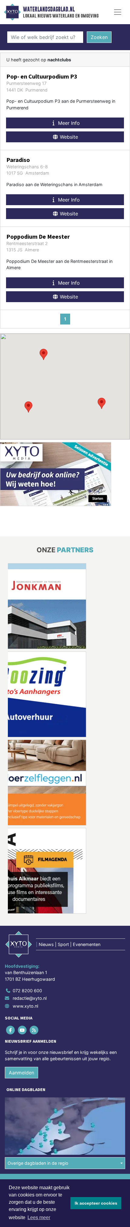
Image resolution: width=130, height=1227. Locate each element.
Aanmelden (21, 1073)
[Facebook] (11, 1029)
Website (68, 137)
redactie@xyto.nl (30, 998)
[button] (43, 354)
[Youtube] (22, 1029)
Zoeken (99, 37)
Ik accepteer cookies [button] (96, 1203)
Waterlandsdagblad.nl (49, 9)
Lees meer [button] (39, 1217)
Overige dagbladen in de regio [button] (38, 1163)
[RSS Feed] (34, 1029)
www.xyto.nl (25, 1006)
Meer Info (68, 123)
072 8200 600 (27, 990)
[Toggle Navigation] (117, 12)
